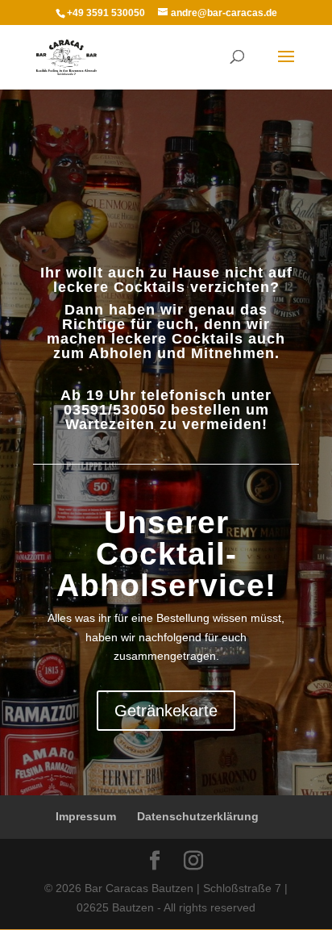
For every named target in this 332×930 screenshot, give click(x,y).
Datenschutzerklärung (198, 816)
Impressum (86, 816)
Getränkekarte (166, 710)
